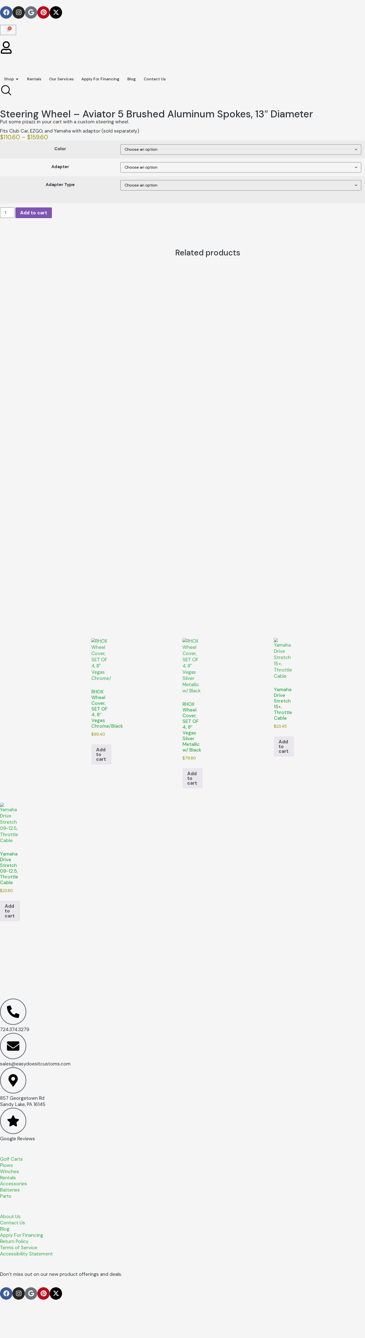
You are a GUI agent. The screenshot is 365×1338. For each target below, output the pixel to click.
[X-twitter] (56, 12)
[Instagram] (18, 12)
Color (60, 149)
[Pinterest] (43, 12)
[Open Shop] (17, 79)
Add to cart (33, 213)
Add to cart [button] (101, 754)
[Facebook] (6, 12)
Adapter (60, 167)
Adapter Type (60, 185)
